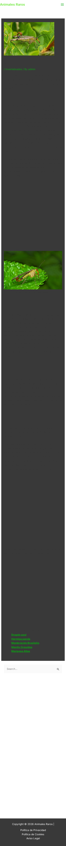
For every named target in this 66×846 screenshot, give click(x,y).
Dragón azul (18, 634)
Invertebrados (14, 69)
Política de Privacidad (33, 830)
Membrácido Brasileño (25, 642)
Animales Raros (12, 4)
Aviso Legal (33, 838)
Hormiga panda (20, 638)
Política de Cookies (33, 834)
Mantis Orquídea (21, 647)
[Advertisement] (33, 215)
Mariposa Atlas (20, 651)
